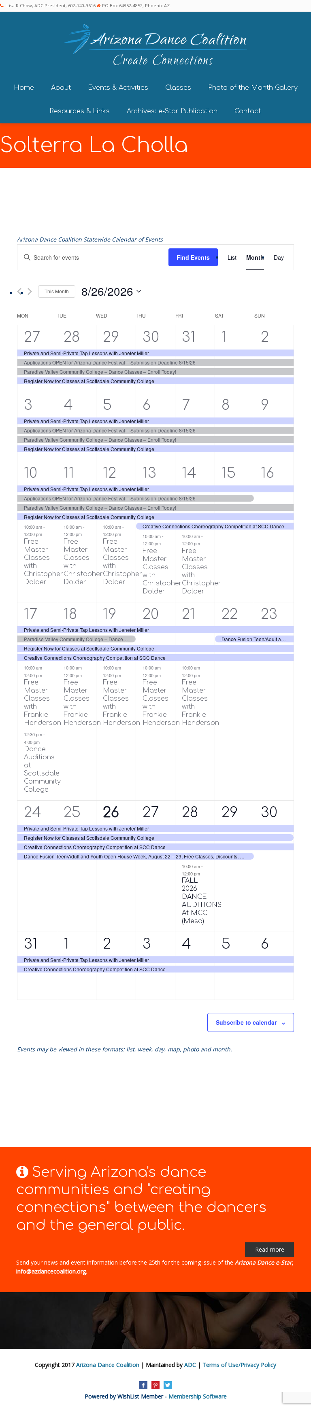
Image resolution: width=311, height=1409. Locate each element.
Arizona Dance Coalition (107, 1365)
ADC (190, 1365)
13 (149, 473)
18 (70, 614)
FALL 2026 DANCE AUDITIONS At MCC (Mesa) (202, 901)
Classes (178, 87)
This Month (57, 291)
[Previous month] (19, 291)
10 (30, 473)
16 (267, 473)
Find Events (193, 257)
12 (109, 473)
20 (151, 614)
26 (111, 812)
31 (189, 337)
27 (32, 337)
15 (229, 473)
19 (109, 614)
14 (189, 473)
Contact (247, 111)
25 (72, 812)
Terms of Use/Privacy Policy (239, 1365)
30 (151, 337)
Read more (269, 1249)
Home (24, 87)
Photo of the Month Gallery (253, 87)
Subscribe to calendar (246, 1022)
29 (111, 337)
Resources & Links (79, 111)
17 (30, 614)
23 (269, 614)
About (61, 87)
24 (32, 812)
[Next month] (30, 291)
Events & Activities (118, 87)
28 (72, 337)
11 (69, 473)
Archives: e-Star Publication (172, 111)
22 (230, 614)
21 (188, 614)
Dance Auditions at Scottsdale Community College (42, 769)
